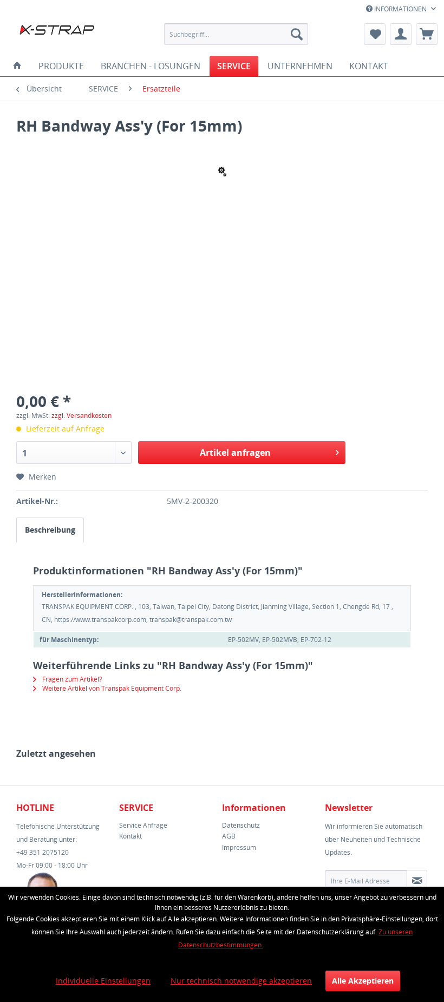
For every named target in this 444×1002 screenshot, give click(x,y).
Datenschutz (241, 825)
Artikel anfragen (235, 453)
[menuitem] (236, 34)
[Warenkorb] (427, 34)
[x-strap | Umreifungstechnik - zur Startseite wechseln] (66, 36)
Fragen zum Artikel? (71, 679)
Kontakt (130, 836)
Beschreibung (50, 530)
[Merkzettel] (375, 34)
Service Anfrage (143, 825)
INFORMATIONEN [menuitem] (400, 9)
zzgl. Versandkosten (81, 415)
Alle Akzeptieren (363, 980)
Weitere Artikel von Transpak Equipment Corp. (111, 688)
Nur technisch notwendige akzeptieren (241, 980)
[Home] (17, 66)
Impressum (239, 847)
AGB (229, 836)
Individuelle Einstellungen (103, 980)
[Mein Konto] (401, 34)
